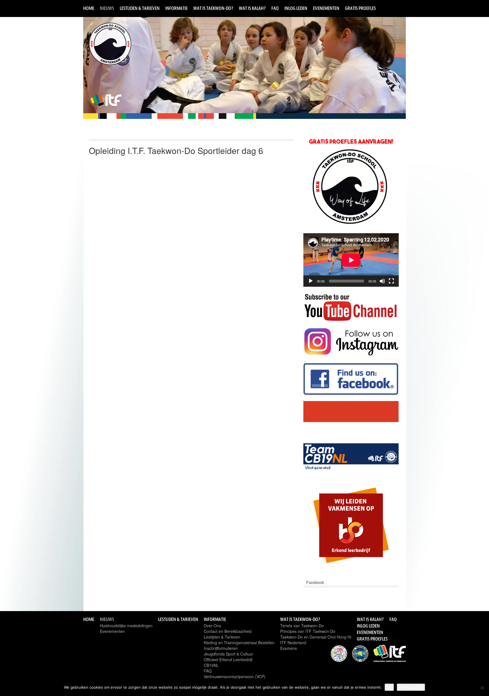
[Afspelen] (311, 281)
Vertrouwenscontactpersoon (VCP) (234, 676)
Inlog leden (295, 8)
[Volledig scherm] (391, 281)
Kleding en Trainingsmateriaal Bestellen (239, 642)
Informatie (176, 8)
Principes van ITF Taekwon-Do (307, 631)
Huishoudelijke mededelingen (126, 625)
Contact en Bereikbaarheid (228, 631)
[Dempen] (382, 281)
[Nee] (482, 688)
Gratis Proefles (360, 8)
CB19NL (211, 665)
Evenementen (326, 8)
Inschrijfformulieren (221, 648)
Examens (288, 648)
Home (88, 8)
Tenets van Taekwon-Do (302, 625)
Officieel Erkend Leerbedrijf (228, 659)
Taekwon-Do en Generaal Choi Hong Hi (315, 637)
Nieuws (107, 8)
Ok (389, 687)
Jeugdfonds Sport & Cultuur (228, 654)
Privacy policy (411, 687)
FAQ (275, 8)
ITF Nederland (293, 642)
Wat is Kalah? (252, 8)
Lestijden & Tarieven (140, 8)
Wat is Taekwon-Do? (213, 8)
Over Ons (212, 625)
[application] (351, 260)
